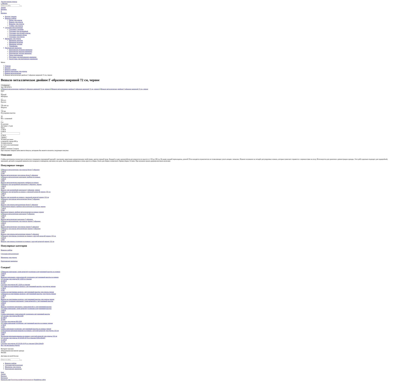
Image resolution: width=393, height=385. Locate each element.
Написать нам (6, 379)
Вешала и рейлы (10, 18)
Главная (7, 66)
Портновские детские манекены (20, 53)
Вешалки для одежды (16, 24)
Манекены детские (15, 44)
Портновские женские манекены (20, 51)
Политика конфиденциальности (22, 379)
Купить (4, 137)
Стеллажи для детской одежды (19, 33)
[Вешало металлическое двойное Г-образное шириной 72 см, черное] (25, 89)
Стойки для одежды (16, 26)
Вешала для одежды (16, 22)
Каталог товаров (10, 16)
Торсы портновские (16, 55)
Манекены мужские (16, 42)
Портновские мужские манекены (20, 50)
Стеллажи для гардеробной (18, 31)
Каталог (8, 68)
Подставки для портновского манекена (22, 57)
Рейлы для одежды (15, 20)
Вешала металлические (13, 73)
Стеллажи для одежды (17, 37)
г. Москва (4, 3)
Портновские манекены (13, 48)
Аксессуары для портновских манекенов (23, 59)
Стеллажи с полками (16, 29)
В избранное (5, 85)
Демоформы (13, 46)
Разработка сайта (40, 379)
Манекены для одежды (13, 38)
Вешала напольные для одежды (16, 71)
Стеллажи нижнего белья (18, 35)
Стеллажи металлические (14, 27)
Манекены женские (16, 40)
